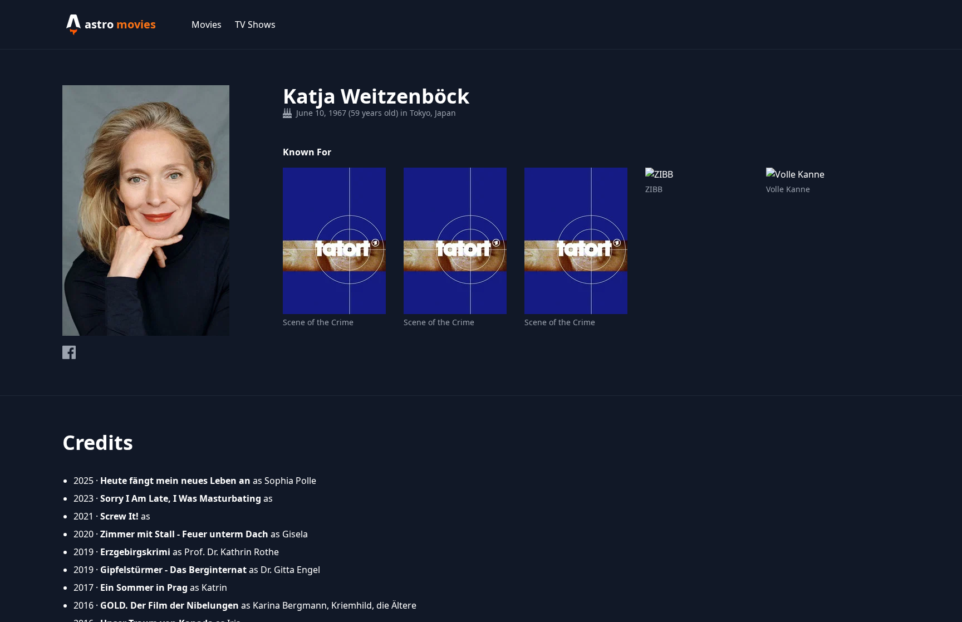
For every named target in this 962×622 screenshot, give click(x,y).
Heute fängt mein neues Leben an (175, 480)
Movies (207, 24)
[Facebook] (69, 352)
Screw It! (119, 516)
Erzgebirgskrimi (135, 552)
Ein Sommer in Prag (144, 587)
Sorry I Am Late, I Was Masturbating (180, 498)
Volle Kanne (788, 189)
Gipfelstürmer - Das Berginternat (173, 570)
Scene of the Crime (318, 322)
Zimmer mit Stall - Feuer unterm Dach (184, 534)
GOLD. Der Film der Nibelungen (169, 605)
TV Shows (255, 24)
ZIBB (653, 189)
